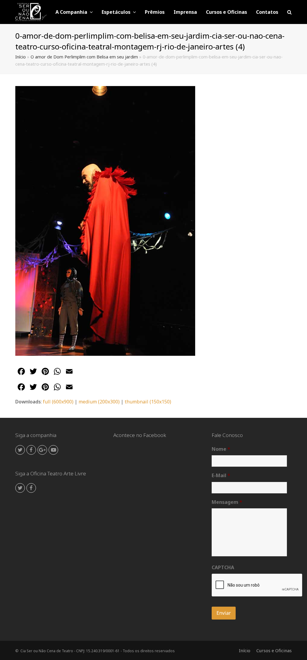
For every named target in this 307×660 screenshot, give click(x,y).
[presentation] (257, 585)
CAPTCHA (223, 567)
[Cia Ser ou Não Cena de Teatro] (30, 11)
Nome (221, 449)
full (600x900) (58, 401)
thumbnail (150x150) (148, 401)
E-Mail (221, 475)
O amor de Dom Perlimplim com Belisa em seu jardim (84, 57)
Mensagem (227, 502)
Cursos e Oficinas (274, 650)
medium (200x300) (99, 401)
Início (20, 57)
